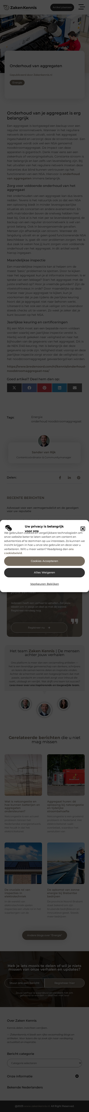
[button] (83, 529)
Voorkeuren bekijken (44, 584)
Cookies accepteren (44, 561)
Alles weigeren (44, 572)
